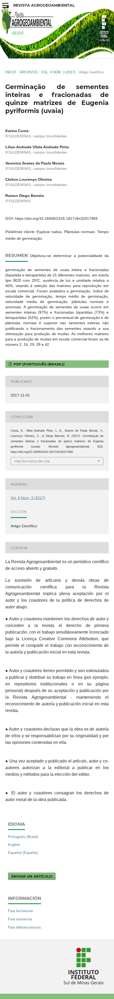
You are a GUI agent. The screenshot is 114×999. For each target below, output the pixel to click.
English (14, 844)
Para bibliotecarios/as (24, 927)
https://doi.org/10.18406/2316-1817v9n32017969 (56, 218)
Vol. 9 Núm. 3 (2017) (58, 72)
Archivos (29, 72)
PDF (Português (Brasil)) (38, 364)
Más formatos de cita (32, 461)
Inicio (10, 72)
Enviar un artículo (31, 876)
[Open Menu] (5, 5)
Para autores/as (20, 919)
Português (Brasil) (23, 836)
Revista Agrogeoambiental (43, 5)
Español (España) (23, 852)
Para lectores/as (20, 911)
